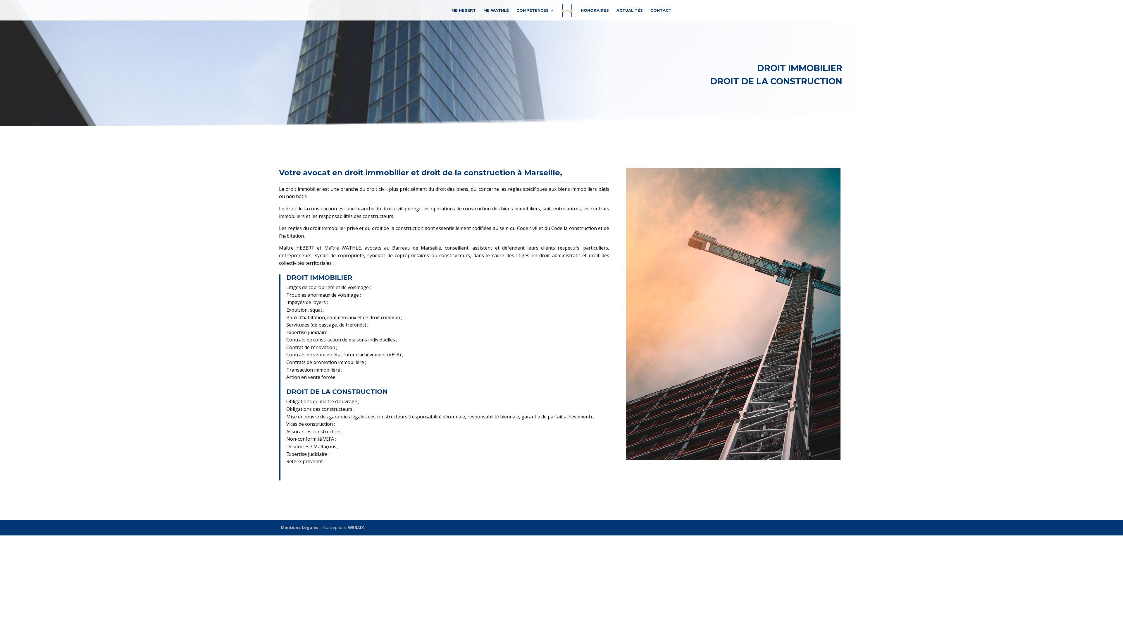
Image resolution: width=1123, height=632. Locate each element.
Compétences (532, 10)
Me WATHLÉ (496, 10)
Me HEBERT (464, 10)
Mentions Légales (299, 527)
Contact (660, 10)
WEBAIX (356, 527)
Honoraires (595, 10)
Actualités (629, 10)
